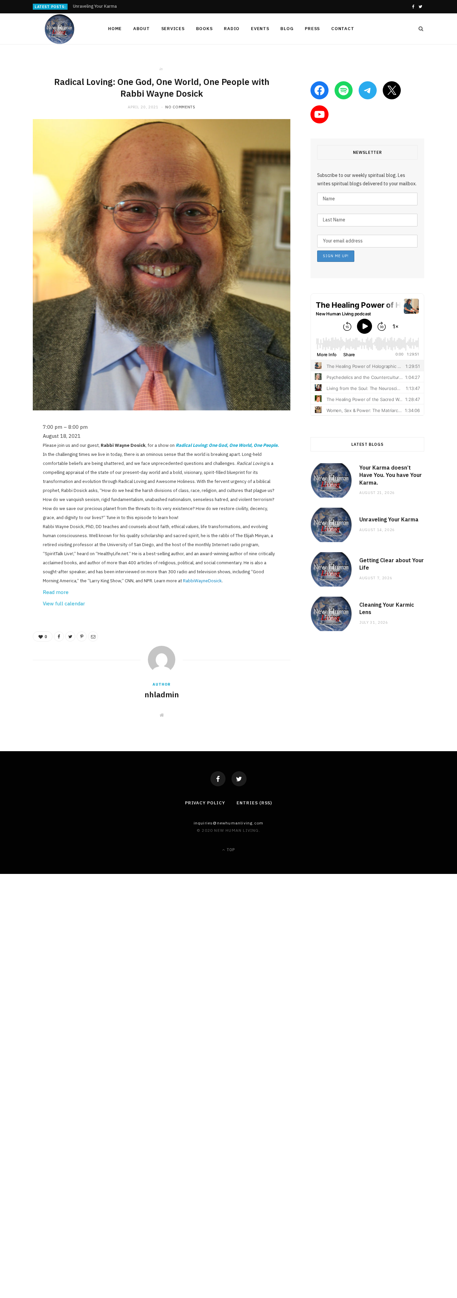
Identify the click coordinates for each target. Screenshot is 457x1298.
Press (312, 28)
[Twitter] (239, 778)
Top (230, 849)
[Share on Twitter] (15, 464)
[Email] (15, 498)
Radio (232, 28)
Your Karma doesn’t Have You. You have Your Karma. (390, 475)
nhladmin (162, 694)
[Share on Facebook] (15, 447)
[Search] (419, 29)
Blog (286, 28)
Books (204, 28)
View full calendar (64, 603)
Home (115, 28)
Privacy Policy (205, 803)
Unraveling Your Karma (95, 6)
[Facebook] (217, 778)
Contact (342, 28)
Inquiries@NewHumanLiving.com (229, 822)
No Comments (180, 107)
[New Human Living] (59, 29)
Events (260, 28)
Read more (56, 592)
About (141, 28)
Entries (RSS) (254, 803)
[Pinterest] (15, 481)
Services (173, 28)
